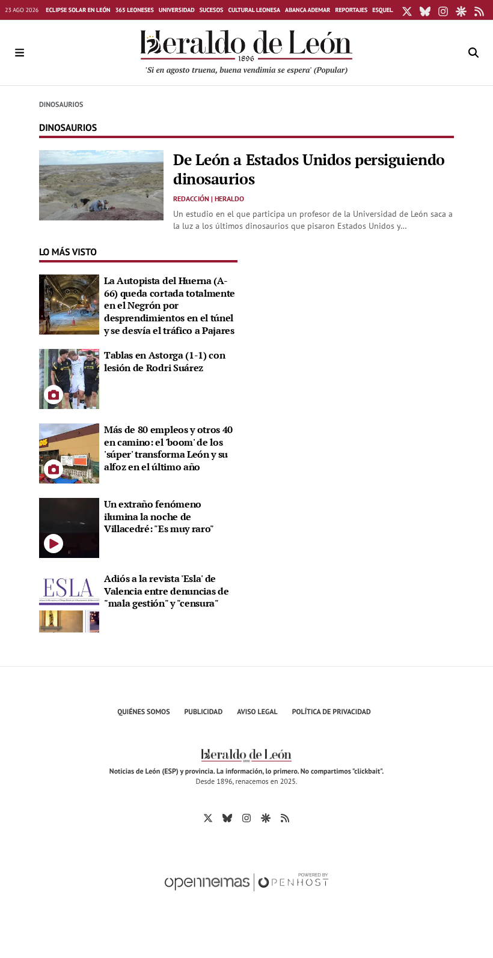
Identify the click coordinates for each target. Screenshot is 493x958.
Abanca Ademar (307, 10)
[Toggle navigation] (19, 53)
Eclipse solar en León (78, 10)
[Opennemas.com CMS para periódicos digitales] (246, 894)
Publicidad (204, 712)
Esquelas (385, 10)
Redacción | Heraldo (208, 198)
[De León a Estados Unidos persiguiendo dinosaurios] (101, 184)
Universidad (177, 10)
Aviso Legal (257, 712)
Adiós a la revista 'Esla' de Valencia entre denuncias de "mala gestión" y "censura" (166, 591)
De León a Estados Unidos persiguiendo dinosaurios (309, 169)
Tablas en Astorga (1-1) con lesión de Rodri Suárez (164, 361)
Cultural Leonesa (254, 10)
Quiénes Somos (143, 712)
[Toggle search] (474, 53)
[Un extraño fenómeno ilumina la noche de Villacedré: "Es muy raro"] (69, 527)
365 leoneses (134, 10)
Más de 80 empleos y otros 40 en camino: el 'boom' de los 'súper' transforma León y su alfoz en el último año (168, 448)
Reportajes (351, 10)
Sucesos (212, 10)
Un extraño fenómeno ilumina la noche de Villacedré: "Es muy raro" (159, 516)
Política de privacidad (331, 712)
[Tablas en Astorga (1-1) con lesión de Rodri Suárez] (69, 378)
